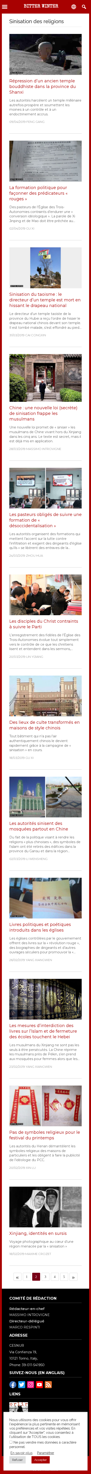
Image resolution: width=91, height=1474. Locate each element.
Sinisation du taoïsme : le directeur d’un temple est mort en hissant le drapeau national (45, 300)
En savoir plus (21, 1453)
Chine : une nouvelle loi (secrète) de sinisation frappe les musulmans (43, 413)
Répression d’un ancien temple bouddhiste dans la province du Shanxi (42, 86)
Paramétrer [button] (45, 1453)
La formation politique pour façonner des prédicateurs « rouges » (38, 193)
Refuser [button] (17, 1460)
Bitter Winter (41, 6)
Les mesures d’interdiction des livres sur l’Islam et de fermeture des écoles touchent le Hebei (43, 1031)
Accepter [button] (40, 1460)
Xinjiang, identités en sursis (38, 1233)
